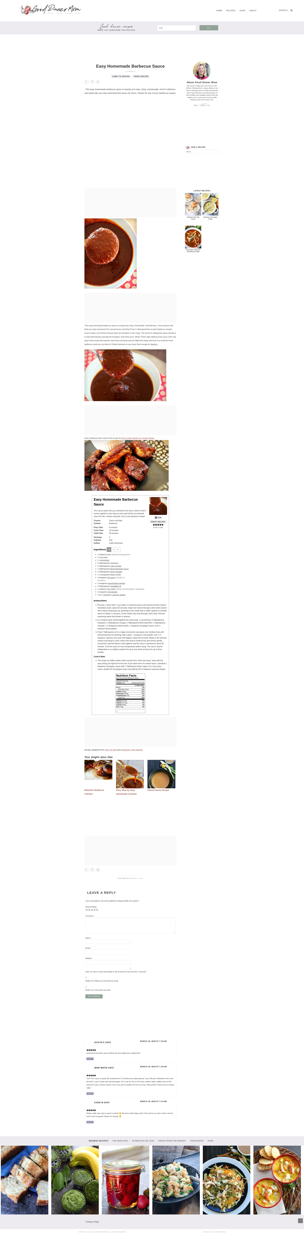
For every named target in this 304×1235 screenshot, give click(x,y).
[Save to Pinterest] (92, 82)
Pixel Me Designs (219, 1232)
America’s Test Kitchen (132, 750)
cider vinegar (115, 566)
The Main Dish (120, 1141)
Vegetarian (197, 1141)
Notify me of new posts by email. (98, 990)
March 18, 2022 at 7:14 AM (153, 1101)
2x (113, 549)
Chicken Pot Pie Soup (193, 218)
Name (88, 938)
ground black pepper (116, 583)
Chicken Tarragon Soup (210, 218)
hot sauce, (111, 577)
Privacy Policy (92, 1222)
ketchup (106, 560)
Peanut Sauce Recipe (158, 790)
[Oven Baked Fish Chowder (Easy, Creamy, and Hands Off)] (277, 1213)
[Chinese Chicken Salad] (226, 1213)
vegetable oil (115, 586)
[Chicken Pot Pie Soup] (193, 204)
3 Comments (130, 71)
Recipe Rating (90, 907)
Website (88, 958)
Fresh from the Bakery (172, 1141)
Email (88, 948)
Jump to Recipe (121, 76)
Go (208, 28)
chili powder (112, 592)
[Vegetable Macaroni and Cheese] (176, 1213)
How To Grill (111, 750)
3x (118, 549)
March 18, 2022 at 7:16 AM (153, 1067)
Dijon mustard (116, 572)
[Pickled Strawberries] (125, 1213)
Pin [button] (159, 518)
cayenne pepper (119, 595)
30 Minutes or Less (143, 1141)
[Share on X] (98, 82)
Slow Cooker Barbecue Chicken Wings (137, 438)
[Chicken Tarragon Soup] (210, 204)
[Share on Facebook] (86, 82)
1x (109, 549)
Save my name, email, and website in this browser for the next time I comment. (116, 972)
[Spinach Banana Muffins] (75, 1213)
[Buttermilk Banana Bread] (24, 1213)
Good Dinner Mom (50, 10)
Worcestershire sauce (119, 569)
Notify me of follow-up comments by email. (101, 981)
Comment (89, 916)
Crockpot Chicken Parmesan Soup (193, 250)
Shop (211, 1141)
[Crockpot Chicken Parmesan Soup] (193, 237)
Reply (90, 1058)
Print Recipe (141, 76)
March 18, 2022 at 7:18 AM (153, 1041)
